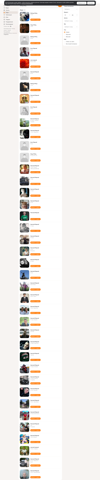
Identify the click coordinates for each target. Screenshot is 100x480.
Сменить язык (7, 26)
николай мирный (34, 447)
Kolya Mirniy (33, 25)
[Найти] (60, 6)
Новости (5, 30)
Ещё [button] (9, 30)
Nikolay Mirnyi (33, 83)
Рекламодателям (7, 28)
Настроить (90, 3)
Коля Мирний (33, 48)
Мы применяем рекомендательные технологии (10, 33)
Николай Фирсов (34, 118)
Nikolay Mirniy (33, 13)
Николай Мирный (34, 95)
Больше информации (27, 3)
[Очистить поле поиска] (57, 5)
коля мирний (33, 60)
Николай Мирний (34, 72)
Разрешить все (81, 3)
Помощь (13, 28)
